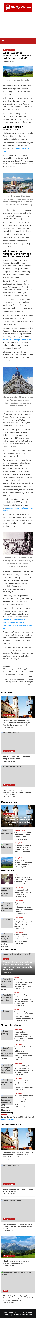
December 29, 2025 (9, 761)
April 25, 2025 (8, 972)
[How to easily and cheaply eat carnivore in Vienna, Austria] (7, 892)
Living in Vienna (19, 875)
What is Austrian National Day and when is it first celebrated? (23, 862)
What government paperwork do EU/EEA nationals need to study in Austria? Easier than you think (16, 722)
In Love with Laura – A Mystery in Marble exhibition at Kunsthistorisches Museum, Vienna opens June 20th (23, 1052)
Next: (18, 680)
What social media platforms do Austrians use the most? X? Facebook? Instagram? (23, 983)
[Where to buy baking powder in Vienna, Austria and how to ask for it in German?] (7, 938)
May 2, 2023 (19, 1089)
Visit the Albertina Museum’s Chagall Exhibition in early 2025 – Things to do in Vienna (23, 1035)
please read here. (8, 1119)
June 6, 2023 (19, 1060)
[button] (3, 40)
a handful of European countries (17, 339)
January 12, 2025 (21, 1041)
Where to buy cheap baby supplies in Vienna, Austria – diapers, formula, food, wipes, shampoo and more (18, 1298)
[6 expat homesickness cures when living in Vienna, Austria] (18, 743)
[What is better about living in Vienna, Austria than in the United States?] (7, 923)
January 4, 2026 (8, 727)
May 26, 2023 (20, 943)
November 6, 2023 (21, 914)
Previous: (18, 670)
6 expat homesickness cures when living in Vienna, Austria (16, 757)
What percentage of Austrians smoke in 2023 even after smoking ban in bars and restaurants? (23, 1015)
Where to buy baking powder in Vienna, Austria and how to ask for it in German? (23, 938)
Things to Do (18, 1029)
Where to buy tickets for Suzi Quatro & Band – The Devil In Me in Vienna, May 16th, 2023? (23, 1084)
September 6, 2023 (21, 1020)
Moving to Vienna (9, 50)
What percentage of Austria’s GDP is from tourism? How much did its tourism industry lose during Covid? (23, 999)
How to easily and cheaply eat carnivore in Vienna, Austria (23, 892)
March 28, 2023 (20, 1106)
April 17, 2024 (20, 1006)
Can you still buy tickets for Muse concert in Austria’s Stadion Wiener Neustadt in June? (23, 1069)
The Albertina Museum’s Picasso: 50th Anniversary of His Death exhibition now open (23, 1100)
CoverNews (16, 1315)
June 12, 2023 (20, 928)
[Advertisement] (18, 26)
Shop (5, 1290)
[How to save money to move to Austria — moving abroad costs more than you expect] (18, 776)
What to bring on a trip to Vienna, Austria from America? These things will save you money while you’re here (18, 966)
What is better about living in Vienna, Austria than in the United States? (23, 923)
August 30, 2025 (9, 1302)
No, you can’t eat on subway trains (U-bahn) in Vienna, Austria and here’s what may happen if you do (23, 907)
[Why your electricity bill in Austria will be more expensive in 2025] (7, 879)
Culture (6, 959)
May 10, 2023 (20, 1074)
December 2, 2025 (9, 797)
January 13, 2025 (21, 989)
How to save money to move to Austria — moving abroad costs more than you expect (17, 792)
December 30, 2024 (21, 897)
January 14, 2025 (21, 884)
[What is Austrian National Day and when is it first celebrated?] (7, 862)
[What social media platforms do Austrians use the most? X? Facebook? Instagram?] (7, 983)
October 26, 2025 (9, 61)
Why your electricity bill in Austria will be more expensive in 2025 (23, 879)
